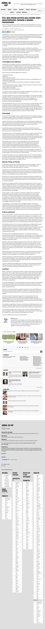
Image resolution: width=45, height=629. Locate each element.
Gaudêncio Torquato (17, 521)
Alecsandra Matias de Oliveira (17, 483)
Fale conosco (4, 435)
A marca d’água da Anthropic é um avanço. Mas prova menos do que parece (15, 380)
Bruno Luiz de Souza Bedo (27, 486)
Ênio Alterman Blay (17, 507)
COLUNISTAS (26, 480)
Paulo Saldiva (27, 540)
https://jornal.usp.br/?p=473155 (15, 28)
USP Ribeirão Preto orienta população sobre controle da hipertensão (36, 342)
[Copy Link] (12, 32)
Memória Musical (38, 537)
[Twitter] (4, 32)
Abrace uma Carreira (38, 480)
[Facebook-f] (17, 347)
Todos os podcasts (39, 368)
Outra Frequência (38, 556)
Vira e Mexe (37, 596)
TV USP (25, 475)
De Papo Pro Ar (38, 513)
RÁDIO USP (36, 473)
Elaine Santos (17, 504)
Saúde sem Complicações (39, 572)
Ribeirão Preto (5, 492)
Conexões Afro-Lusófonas (38, 502)
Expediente (3, 453)
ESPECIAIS (15, 475)
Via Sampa (38, 593)
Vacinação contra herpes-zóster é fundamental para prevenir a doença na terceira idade (23, 406)
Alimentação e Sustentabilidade (7, 499)
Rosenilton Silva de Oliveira (17, 588)
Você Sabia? (38, 598)
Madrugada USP (38, 532)
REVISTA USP (26, 473)
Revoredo (38, 568)
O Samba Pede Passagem (38, 543)
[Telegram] (9, 32)
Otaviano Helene (17, 581)
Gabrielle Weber (17, 519)
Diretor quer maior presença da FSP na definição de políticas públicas (22, 342)
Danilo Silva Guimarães (17, 496)
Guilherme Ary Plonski (17, 526)
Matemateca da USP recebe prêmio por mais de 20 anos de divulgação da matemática (23, 411)
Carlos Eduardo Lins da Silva (27, 495)
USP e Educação (6, 518)
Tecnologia (18, 12)
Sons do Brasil (38, 577)
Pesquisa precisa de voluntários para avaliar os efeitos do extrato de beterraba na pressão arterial (24, 396)
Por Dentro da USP (6, 515)
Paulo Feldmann (17, 586)
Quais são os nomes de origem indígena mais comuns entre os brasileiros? (23, 390)
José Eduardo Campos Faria (17, 552)
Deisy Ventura (17, 499)
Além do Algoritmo (38, 488)
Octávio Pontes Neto (27, 537)
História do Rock (38, 527)
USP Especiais (38, 589)
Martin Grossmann (28, 532)
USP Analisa (38, 586)
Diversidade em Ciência (38, 519)
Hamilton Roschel (17, 529)
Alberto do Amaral (27, 483)
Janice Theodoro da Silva (17, 535)
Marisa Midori (27, 530)
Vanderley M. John (17, 591)
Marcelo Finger (27, 525)
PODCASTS (5, 496)
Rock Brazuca (38, 570)
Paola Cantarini (17, 583)
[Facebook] (3, 32)
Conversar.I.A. (39, 508)
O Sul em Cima (38, 546)
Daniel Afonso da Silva (17, 490)
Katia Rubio (16, 560)
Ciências (9, 9)
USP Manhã (38, 591)
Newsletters (4, 439)
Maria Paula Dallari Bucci (17, 577)
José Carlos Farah (27, 514)
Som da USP (38, 575)
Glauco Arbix (27, 505)
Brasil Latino (38, 500)
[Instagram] (28, 347)
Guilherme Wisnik (27, 508)
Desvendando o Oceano (7, 508)
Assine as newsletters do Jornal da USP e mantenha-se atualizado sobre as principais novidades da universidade (19, 440)
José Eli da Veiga (27, 518)
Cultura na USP (38, 510)
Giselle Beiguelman (28, 503)
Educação (28, 9)
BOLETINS (36, 600)
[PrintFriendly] (14, 32)
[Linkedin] (8, 32)
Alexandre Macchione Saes (17, 486)
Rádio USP (12, 12)
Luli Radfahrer (27, 522)
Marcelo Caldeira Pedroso (17, 563)
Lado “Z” (38, 530)
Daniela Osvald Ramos (17, 493)
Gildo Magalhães (17, 524)
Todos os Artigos (39, 387)
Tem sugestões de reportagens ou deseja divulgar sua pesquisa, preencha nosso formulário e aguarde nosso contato (20, 433)
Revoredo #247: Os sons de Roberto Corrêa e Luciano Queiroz (9, 357)
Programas (38, 478)
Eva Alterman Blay (17, 513)
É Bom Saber (38, 521)
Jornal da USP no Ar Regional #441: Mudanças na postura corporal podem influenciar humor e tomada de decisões (24, 358)
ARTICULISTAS (16, 479)
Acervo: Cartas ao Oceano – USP (38, 485)
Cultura (15, 9)
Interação (38, 528)
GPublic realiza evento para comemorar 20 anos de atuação (8, 342)
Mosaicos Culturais (38, 541)
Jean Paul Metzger (17, 538)
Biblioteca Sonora (38, 497)
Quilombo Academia (38, 564)
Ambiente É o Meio (38, 490)
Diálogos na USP (38, 515)
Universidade (24, 12)
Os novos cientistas (38, 553)
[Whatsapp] (6, 32)
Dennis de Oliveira (17, 502)
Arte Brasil (37, 493)
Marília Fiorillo (27, 527)
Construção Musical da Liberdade (38, 506)
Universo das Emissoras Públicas (38, 583)
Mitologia (38, 538)
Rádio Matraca (38, 566)
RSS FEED (3, 466)
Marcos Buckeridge (17, 570)
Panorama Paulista (6, 512)
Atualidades (3, 9)
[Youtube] (22, 347)
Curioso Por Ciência (6, 504)
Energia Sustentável (7, 510)
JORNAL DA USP (6, 4)
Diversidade (21, 9)
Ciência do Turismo (6, 501)
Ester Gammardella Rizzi (18, 510)
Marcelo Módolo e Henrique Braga (17, 567)
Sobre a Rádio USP (38, 476)
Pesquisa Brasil (38, 558)
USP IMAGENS (26, 477)
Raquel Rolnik (27, 545)
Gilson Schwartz (27, 501)
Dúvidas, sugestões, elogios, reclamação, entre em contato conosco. (12, 437)
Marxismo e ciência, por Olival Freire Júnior (15, 372)
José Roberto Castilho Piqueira (17, 557)
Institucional (33, 9)
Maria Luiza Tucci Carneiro (17, 573)
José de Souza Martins (17, 548)
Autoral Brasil (38, 495)
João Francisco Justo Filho (17, 545)
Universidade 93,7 (39, 580)
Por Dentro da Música (38, 561)
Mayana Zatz (27, 534)
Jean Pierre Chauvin (17, 541)
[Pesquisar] (41, 352)
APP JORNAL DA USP (5, 464)
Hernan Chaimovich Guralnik (17, 532)
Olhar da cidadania (38, 551)
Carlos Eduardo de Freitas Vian (27, 491)
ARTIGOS (15, 473)
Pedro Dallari (27, 542)
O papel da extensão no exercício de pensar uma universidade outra (35, 372)
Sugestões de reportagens (6, 432)
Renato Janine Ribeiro (27, 547)
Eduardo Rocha (27, 498)
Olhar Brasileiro (38, 549)
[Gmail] (11, 32)
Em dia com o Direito (38, 524)
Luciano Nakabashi (27, 520)
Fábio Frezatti (17, 517)
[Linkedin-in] (25, 347)
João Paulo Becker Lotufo (27, 511)
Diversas (38, 516)
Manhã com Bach (38, 534)
